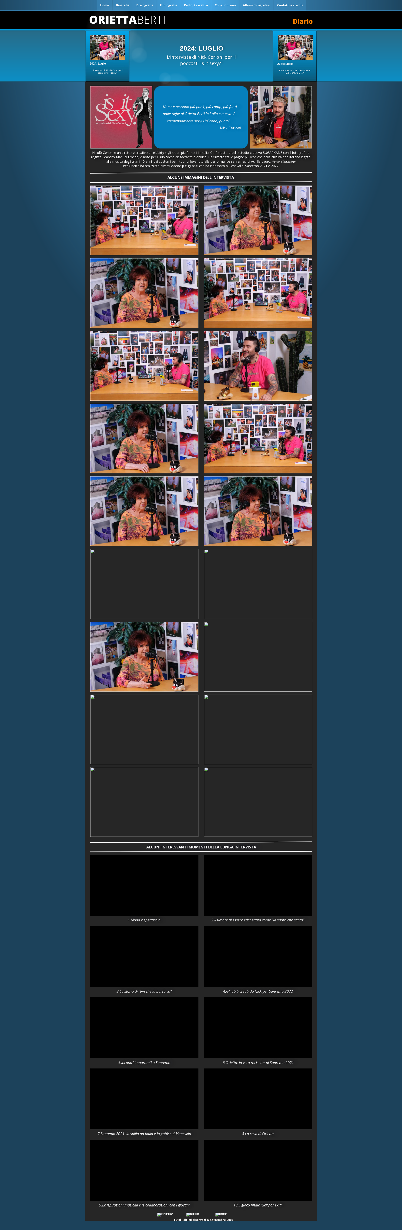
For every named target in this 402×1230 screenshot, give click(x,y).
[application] (144, 885)
